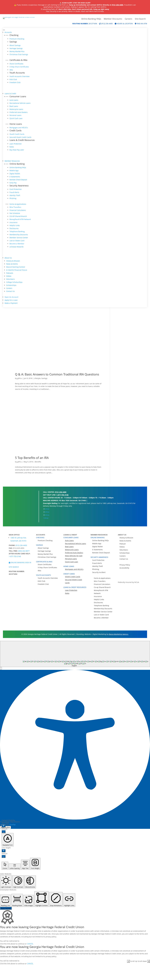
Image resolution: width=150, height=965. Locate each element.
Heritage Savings (16, 48)
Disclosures (14, 228)
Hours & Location (124, 23)
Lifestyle (37, 378)
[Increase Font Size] (4, 825)
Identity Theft (14, 195)
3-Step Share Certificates (19, 67)
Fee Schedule (14, 213)
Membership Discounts (18, 234)
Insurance (13, 222)
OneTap (13, 824)
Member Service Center (18, 237)
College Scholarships (14, 282)
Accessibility (124, 568)
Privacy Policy (125, 565)
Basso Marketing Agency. (119, 634)
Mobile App (14, 170)
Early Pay (13, 183)
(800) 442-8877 (24, 551)
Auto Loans (13, 100)
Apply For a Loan (11, 300)
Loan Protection (15, 144)
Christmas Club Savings (18, 54)
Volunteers (10, 279)
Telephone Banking (17, 231)
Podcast (123, 544)
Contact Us (10, 291)
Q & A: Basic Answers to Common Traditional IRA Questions (57, 374)
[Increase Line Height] (4, 850)
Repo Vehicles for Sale (73, 556)
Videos (8, 276)
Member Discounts (113, 19)
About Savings (15, 45)
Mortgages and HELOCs (18, 127)
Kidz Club (13, 79)
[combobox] (75, 654)
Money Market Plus (16, 51)
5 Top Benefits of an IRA (32, 458)
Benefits (38, 462)
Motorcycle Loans (16, 109)
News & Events (12, 264)
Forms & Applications (17, 204)
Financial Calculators (17, 210)
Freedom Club (15, 82)
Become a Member (16, 244)
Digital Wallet (14, 173)
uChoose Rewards (16, 247)
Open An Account (11, 297)
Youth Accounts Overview (19, 76)
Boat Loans (13, 106)
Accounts (8, 32)
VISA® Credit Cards (72, 577)
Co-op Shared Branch (102, 587)
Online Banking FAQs (91, 19)
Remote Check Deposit (18, 180)
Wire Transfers (15, 207)
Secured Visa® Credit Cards (20, 137)
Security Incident (98, 572)
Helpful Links (14, 225)
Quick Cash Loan (15, 118)
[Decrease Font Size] (4, 831)
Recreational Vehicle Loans (19, 103)
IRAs (11, 70)
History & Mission (13, 261)
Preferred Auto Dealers (18, 112)
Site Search (140, 19)
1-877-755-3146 (62, 495)
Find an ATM (141, 23)
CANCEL (30, 944)
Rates (11, 147)
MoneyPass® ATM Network (20, 219)
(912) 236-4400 (117, 5)
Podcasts (9, 273)
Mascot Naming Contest (15, 267)
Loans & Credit (10, 93)
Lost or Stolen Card (16, 240)
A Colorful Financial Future (16, 270)
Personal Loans (15, 115)
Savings (44, 378)
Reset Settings (6, 908)
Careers (128, 19)
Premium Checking (16, 39)
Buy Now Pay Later (16, 150)
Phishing (12, 198)
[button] (1, 668)
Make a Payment (11, 303)
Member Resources (12, 161)
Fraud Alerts (14, 192)
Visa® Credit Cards (16, 134)
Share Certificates (16, 64)
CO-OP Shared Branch (18, 216)
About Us (8, 258)
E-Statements (14, 176)
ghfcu (19, 378)
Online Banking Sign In (20, 562)
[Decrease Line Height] (4, 856)
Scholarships (11, 285)
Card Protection (15, 189)
